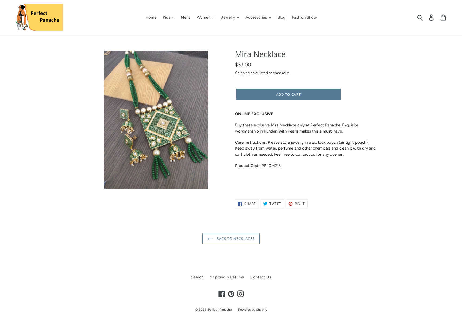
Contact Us (260, 277)
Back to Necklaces (235, 238)
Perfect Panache (220, 310)
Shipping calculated (251, 73)
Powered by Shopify (252, 310)
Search (197, 277)
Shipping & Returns (227, 277)
